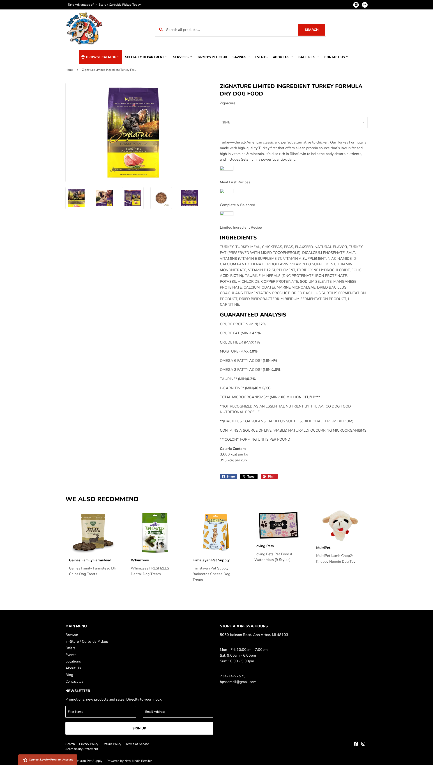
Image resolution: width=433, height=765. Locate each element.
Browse (71, 634)
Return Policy (112, 744)
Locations (73, 661)
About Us (281, 57)
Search (315, 29)
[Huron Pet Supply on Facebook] (356, 744)
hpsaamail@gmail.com (238, 681)
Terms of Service (137, 744)
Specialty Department (145, 57)
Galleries (307, 57)
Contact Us (335, 57)
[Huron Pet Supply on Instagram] (363, 744)
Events (261, 57)
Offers (70, 648)
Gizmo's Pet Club (212, 57)
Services (181, 57)
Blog (69, 674)
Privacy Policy (88, 744)
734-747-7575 (233, 676)
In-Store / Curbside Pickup (86, 641)
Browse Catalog (101, 57)
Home (69, 70)
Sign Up (139, 728)
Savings (240, 57)
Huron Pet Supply (89, 761)
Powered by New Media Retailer (129, 761)
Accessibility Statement (81, 749)
